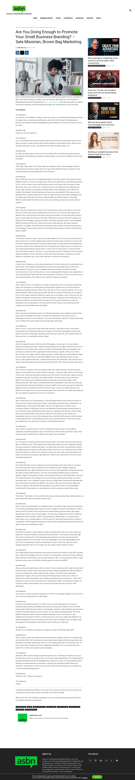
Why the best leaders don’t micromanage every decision (101, 123)
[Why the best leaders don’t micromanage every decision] (103, 111)
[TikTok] (106, 761)
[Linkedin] (27, 53)
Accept (97, 777)
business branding (62, 707)
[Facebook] (18, 53)
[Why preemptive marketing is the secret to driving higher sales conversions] (103, 47)
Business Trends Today (95, 98)
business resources (74, 707)
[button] (130, 10)
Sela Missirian (19, 709)
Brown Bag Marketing (51, 102)
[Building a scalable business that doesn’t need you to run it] (103, 140)
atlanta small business (39, 707)
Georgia (29, 707)
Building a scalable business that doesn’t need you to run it (103, 153)
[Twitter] (22, 53)
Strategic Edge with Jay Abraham (97, 65)
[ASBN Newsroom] (22, 718)
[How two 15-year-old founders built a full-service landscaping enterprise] (103, 79)
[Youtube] (117, 761)
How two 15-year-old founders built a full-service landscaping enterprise (102, 92)
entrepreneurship (20, 707)
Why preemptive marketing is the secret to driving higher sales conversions (103, 60)
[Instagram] (96, 760)
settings (84, 778)
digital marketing (51, 707)
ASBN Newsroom (22, 47)
